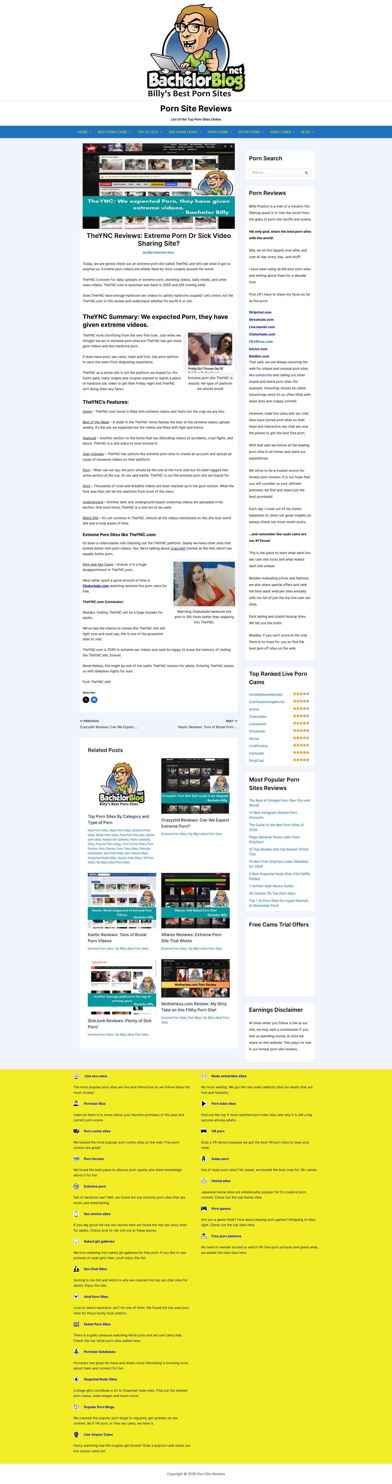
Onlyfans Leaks (183, 132)
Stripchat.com (260, 312)
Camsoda (256, 753)
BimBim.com (259, 356)
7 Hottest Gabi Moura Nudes (271, 886)
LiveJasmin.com (262, 327)
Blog (305, 132)
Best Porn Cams (112, 132)
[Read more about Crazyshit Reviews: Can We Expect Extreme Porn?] (195, 786)
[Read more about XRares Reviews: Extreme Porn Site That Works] (195, 900)
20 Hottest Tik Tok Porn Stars (272, 893)
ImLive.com (258, 349)
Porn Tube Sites (127, 848)
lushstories (263, 375)
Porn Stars (218, 132)
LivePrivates (258, 746)
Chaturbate (257, 716)
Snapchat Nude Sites (102, 857)
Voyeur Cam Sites (129, 857)
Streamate (257, 731)
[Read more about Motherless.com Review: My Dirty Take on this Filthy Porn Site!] (195, 978)
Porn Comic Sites (134, 844)
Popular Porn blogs (108, 844)
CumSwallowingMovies (267, 702)
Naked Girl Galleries (115, 839)
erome (254, 709)
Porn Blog (194, 1017)
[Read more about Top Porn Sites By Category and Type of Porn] (122, 784)
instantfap (272, 388)
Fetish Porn (249, 132)
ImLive (254, 738)
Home (83, 132)
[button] (90, 132)
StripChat (256, 761)
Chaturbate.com (262, 334)
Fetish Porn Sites (107, 835)
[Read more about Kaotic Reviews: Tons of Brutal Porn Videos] (122, 900)
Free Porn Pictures (132, 835)
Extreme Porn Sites (174, 834)
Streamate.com (261, 319)
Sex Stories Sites (136, 853)
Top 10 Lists (147, 132)
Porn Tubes (280, 132)
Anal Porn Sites (98, 830)
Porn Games (107, 848)
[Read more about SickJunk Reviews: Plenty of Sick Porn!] (122, 986)
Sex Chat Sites (113, 853)
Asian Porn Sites (120, 830)
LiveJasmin (257, 724)
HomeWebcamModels (266, 694)
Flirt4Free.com (261, 341)
